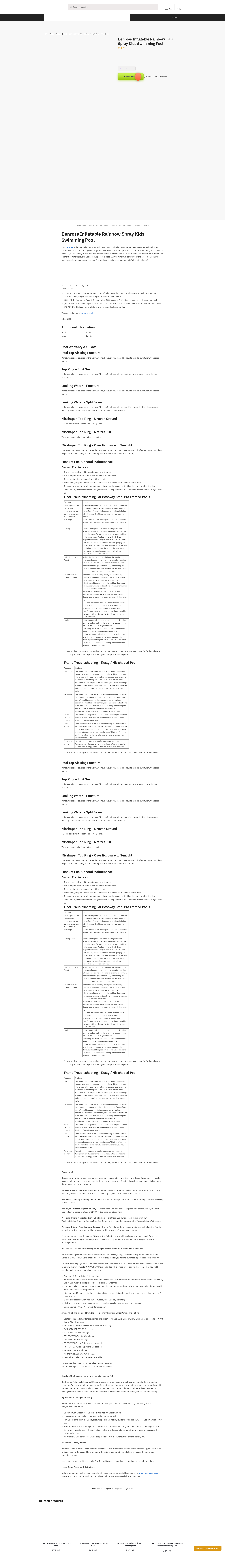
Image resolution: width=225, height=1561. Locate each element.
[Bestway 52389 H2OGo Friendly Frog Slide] (93, 1523)
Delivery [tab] (138, 225)
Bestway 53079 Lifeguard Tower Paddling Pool (130, 1544)
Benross (69, 247)
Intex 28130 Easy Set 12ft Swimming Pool (56, 1544)
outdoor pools (87, 313)
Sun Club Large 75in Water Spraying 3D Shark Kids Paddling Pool (167, 1544)
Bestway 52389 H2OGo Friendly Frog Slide (93, 1544)
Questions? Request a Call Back (207, 1548)
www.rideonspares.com (149, 1473)
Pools (179, 9)
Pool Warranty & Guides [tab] (99, 225)
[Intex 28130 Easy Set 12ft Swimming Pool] (56, 1523)
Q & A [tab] (146, 225)
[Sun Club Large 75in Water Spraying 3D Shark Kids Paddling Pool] (167, 1523)
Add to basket (131, 76)
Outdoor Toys (167, 9)
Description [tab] (81, 225)
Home (46, 34)
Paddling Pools (61, 34)
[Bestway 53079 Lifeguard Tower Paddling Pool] (130, 1523)
